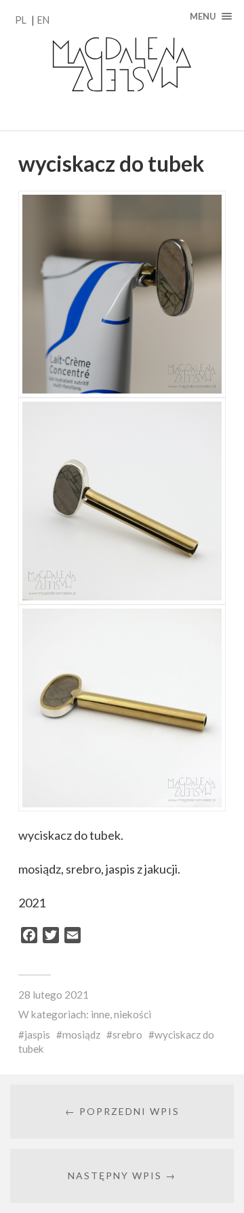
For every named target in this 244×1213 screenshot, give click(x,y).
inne (100, 1014)
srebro (127, 1034)
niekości (132, 1014)
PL (20, 20)
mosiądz (81, 1034)
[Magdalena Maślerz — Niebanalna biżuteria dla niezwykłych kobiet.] (122, 65)
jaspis (37, 1034)
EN (43, 20)
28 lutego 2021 (53, 995)
